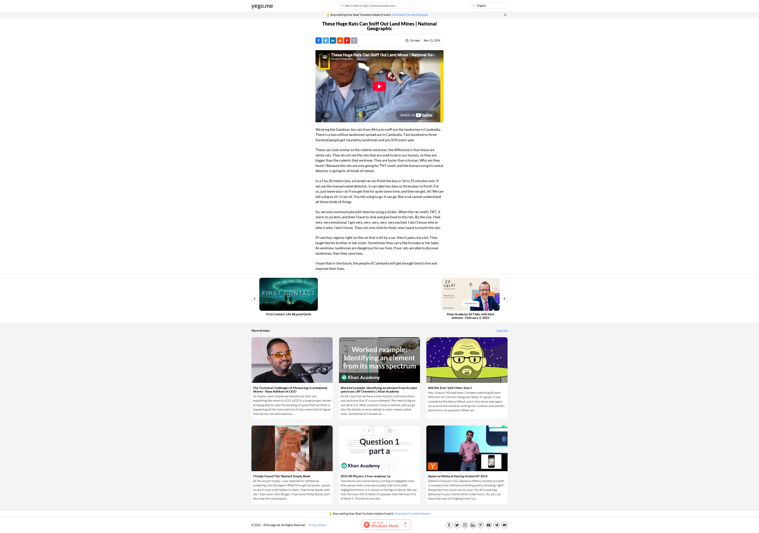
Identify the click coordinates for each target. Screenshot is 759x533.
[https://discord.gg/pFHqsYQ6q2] (504, 525)
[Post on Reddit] (340, 40)
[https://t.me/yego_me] (496, 525)
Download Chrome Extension (410, 14)
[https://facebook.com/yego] (449, 525)
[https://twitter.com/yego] (457, 525)
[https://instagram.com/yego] (465, 525)
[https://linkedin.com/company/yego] (473, 525)
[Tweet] (326, 40)
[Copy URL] (354, 40)
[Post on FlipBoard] (347, 40)
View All (502, 330)
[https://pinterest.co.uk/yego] (481, 525)
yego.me (262, 5)
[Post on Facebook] (318, 40)
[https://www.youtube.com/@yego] (488, 525)
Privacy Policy (317, 525)
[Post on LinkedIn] (333, 40)
